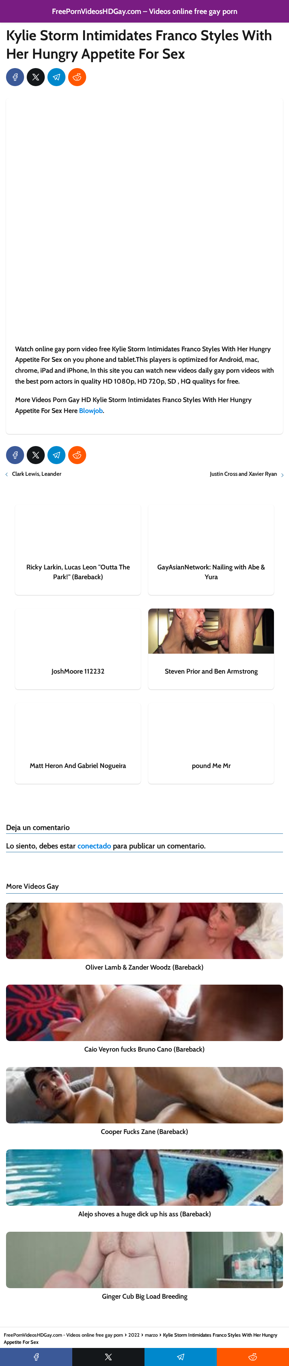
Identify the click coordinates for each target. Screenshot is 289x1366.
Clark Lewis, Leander (36, 474)
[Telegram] (56, 77)
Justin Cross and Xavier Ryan (243, 474)
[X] (36, 77)
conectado (94, 845)
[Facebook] (15, 77)
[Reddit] (77, 77)
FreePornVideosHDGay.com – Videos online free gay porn (144, 11)
